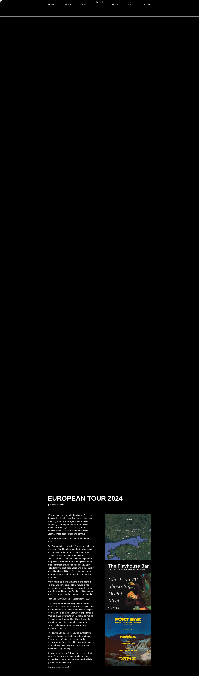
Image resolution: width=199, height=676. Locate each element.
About (131, 5)
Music (68, 5)
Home (51, 5)
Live (84, 5)
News (115, 5)
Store (147, 5)
